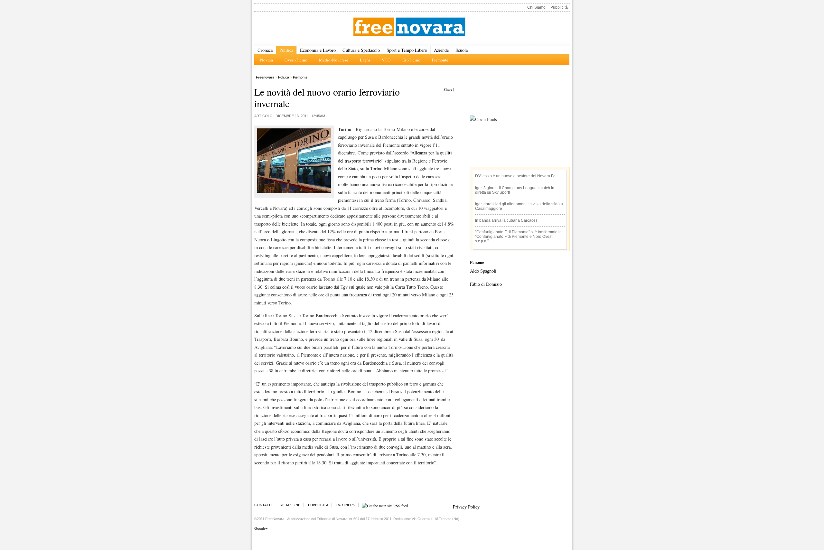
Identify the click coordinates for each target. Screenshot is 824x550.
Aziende (441, 50)
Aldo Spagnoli (483, 271)
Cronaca (265, 50)
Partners (345, 505)
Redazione (290, 505)
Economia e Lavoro (318, 50)
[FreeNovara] (409, 27)
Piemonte (300, 77)
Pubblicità (559, 7)
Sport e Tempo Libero (407, 50)
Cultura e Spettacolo (361, 50)
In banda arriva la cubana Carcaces (506, 220)
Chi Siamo (536, 7)
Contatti (263, 505)
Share (448, 89)
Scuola (461, 50)
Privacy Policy (466, 507)
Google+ (260, 528)
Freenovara (265, 77)
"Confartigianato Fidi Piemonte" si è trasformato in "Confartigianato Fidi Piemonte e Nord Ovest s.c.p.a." (518, 236)
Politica (286, 50)
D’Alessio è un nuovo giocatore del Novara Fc (515, 176)
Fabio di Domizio (486, 284)
